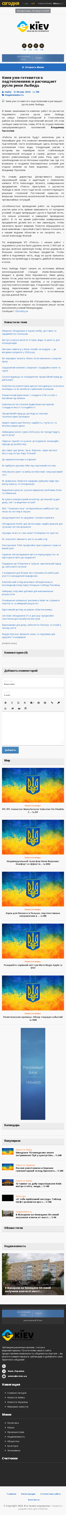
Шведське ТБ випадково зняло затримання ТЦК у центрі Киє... (35, 1154)
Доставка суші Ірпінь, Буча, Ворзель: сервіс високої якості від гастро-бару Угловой (29, 452)
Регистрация (28, 1493)
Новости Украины (25, 1165)
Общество (13, 1441)
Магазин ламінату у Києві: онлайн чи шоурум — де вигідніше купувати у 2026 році (29, 351)
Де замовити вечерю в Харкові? (19, 459)
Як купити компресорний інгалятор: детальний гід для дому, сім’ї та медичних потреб (31, 501)
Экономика (13, 1450)
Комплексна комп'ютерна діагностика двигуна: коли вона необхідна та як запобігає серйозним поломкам (33, 387)
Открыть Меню (34, 67)
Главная (11, 1493)
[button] (5, 703)
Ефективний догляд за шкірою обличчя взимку (27, 609)
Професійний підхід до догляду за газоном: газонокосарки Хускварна (25, 415)
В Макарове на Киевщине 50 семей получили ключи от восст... (37, 1216)
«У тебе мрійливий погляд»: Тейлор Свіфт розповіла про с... (38, 1200)
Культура (21, 1196)
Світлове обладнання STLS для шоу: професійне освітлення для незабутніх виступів (28, 617)
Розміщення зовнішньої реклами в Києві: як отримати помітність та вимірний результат (31, 602)
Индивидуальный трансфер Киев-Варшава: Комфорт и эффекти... (33, 862)
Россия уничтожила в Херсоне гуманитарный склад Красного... (36, 1169)
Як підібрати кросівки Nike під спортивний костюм (29, 465)
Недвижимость (14, 94)
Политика (13, 1422)
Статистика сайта (50, 1493)
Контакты (33, 1499)
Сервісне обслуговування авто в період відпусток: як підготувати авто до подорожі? (30, 556)
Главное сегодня (16, 1392)
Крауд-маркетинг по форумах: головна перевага (28, 517)
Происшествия (15, 1432)
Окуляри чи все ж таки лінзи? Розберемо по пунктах (30, 532)
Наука (10, 1427)
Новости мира (33, 805)
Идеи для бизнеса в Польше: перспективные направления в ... (33, 914)
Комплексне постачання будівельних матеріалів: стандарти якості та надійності (28, 406)
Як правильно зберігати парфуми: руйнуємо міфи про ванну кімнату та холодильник (30, 482)
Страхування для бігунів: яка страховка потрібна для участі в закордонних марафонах (30, 574)
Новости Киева (24, 1149)
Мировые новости (17, 1406)
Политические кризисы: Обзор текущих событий (33, 1017)
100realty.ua (21, 311)
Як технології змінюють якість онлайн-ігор (25, 539)
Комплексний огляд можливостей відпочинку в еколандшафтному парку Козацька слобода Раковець (31, 583)
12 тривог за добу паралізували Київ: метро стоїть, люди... (39, 1185)
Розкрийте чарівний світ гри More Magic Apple (31, 965)
